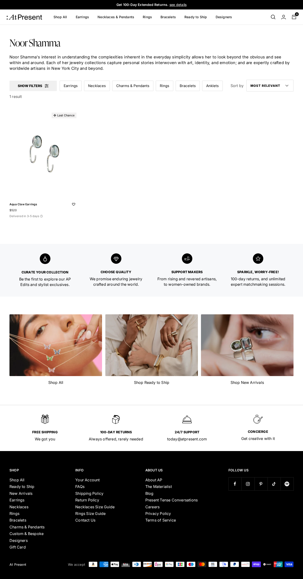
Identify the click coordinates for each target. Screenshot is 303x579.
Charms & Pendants (132, 85)
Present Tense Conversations (171, 500)
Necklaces (97, 85)
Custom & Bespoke (26, 533)
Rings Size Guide (90, 513)
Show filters (30, 86)
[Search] (273, 17)
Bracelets (168, 17)
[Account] (283, 17)
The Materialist (158, 486)
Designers (224, 17)
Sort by (237, 85)
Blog (149, 493)
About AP (153, 480)
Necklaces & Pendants (116, 17)
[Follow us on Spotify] (287, 483)
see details (178, 5)
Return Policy (87, 500)
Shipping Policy (89, 493)
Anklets (212, 85)
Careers (152, 506)
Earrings (82, 17)
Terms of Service (160, 520)
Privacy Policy (158, 513)
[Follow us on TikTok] (274, 483)
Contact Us (85, 520)
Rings (147, 17)
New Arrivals (20, 493)
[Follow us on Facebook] (234, 483)
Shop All (60, 17)
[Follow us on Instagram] (247, 483)
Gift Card (17, 547)
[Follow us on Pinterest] (260, 483)
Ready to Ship (195, 17)
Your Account (87, 480)
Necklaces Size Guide (95, 506)
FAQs (80, 486)
